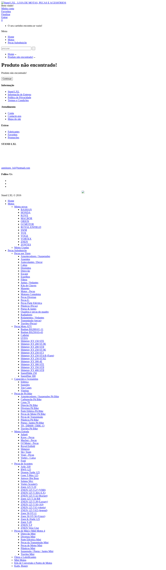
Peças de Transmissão (32, 417)
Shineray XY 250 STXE (33, 358)
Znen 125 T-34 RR (30, 498)
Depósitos (26, 268)
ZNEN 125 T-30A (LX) (33, 492)
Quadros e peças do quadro (35, 311)
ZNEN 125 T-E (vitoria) (33, 507)
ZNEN (24, 241)
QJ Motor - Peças (30, 443)
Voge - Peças (27, 455)
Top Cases (26, 387)
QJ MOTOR (27, 224)
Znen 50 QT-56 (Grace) (33, 516)
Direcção (25, 271)
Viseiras (25, 390)
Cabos (24, 265)
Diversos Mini (28, 536)
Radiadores (26, 314)
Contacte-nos (14, 116)
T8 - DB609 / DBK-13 (32, 425)
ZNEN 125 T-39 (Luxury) (34, 501)
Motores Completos (31, 294)
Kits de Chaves (28, 285)
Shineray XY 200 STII (32, 346)
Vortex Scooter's (29, 484)
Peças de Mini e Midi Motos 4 (29, 530)
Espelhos (25, 276)
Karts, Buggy (21, 565)
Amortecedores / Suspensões (35, 256)
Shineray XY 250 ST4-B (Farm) (37, 355)
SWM (24, 230)
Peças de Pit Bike (23, 393)
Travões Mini (27, 554)
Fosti (23, 460)
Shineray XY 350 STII (32, 367)
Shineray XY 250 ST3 (32, 352)
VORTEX (26, 238)
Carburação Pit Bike (31, 399)
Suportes (25, 384)
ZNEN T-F (26, 525)
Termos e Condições (18, 100)
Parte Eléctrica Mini (31, 539)
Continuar (7, 79)
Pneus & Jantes (28, 308)
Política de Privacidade (19, 97)
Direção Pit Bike (29, 405)
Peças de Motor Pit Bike (33, 414)
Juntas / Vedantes (29, 282)
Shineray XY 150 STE (32, 341)
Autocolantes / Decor (31, 262)
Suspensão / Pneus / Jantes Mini (37, 551)
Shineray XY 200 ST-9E (33, 344)
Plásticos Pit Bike (30, 419)
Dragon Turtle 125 (30, 472)
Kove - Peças (27, 437)
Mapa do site (14, 119)
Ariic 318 (25, 466)
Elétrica (25, 381)
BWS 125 (26, 469)
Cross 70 (25, 402)
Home (11, 54)
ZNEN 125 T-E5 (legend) (34, 510)
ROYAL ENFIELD (31, 227)
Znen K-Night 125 (30, 519)
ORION (25, 221)
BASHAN (26, 209)
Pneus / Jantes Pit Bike (32, 422)
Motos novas (20, 206)
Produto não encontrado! (20, 57)
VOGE (24, 235)
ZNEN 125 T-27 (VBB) (33, 490)
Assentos (25, 259)
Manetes (25, 288)
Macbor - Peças (29, 440)
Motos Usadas (21, 247)
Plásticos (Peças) (29, 306)
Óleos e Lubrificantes (25, 557)
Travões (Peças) (29, 323)
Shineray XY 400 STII (32, 370)
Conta (11, 113)
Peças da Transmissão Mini (34, 542)
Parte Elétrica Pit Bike (32, 411)
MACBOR (26, 218)
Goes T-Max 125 (29, 475)
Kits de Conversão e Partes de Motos (33, 563)
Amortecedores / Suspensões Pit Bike (40, 396)
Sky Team (26, 452)
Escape (24, 273)
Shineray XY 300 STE (32, 364)
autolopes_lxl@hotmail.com (15, 167)
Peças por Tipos (22, 253)
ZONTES (26, 244)
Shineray (25, 449)
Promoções (13, 137)
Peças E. (25, 300)
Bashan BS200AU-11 (32, 329)
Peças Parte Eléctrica (31, 303)
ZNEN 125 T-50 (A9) (32, 504)
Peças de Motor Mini (31, 545)
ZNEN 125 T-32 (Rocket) (34, 495)
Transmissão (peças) (31, 320)
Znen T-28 (26, 522)
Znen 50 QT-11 (29, 513)
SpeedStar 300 (28, 376)
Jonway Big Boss (30, 478)
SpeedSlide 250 (29, 373)
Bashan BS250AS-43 (32, 332)
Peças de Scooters (23, 463)
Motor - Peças (28, 291)
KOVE (24, 215)
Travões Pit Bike (29, 428)
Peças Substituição (17, 250)
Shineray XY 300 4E (31, 361)
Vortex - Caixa (28, 457)
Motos (11, 203)
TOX (23, 233)
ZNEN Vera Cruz (30, 528)
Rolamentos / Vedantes (32, 317)
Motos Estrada (21, 431)
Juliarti (24, 434)
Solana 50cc (27, 481)
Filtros (24, 279)
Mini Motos (20, 560)
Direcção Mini (28, 533)
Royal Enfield (28, 446)
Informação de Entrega (19, 94)
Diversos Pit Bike (30, 408)
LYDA (24, 338)
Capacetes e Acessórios (26, 379)
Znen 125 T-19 (28, 487)
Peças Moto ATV (23, 326)
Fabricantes (13, 131)
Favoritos (12, 134)
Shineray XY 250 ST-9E (33, 349)
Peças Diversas (28, 297)
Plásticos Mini (28, 548)
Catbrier (25, 335)
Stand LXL (13, 91)
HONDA (25, 212)
